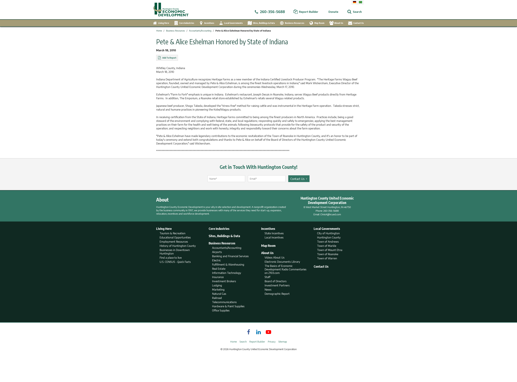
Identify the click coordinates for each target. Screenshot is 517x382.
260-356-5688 (331, 210)
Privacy (272, 341)
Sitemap (282, 341)
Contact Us (297, 179)
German (354, 2)
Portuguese (360, 2)
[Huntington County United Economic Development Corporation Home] (170, 10)
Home (233, 341)
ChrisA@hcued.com (330, 214)
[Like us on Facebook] (248, 332)
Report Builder (257, 341)
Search (243, 341)
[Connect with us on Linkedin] (258, 332)
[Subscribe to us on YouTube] (268, 332)
